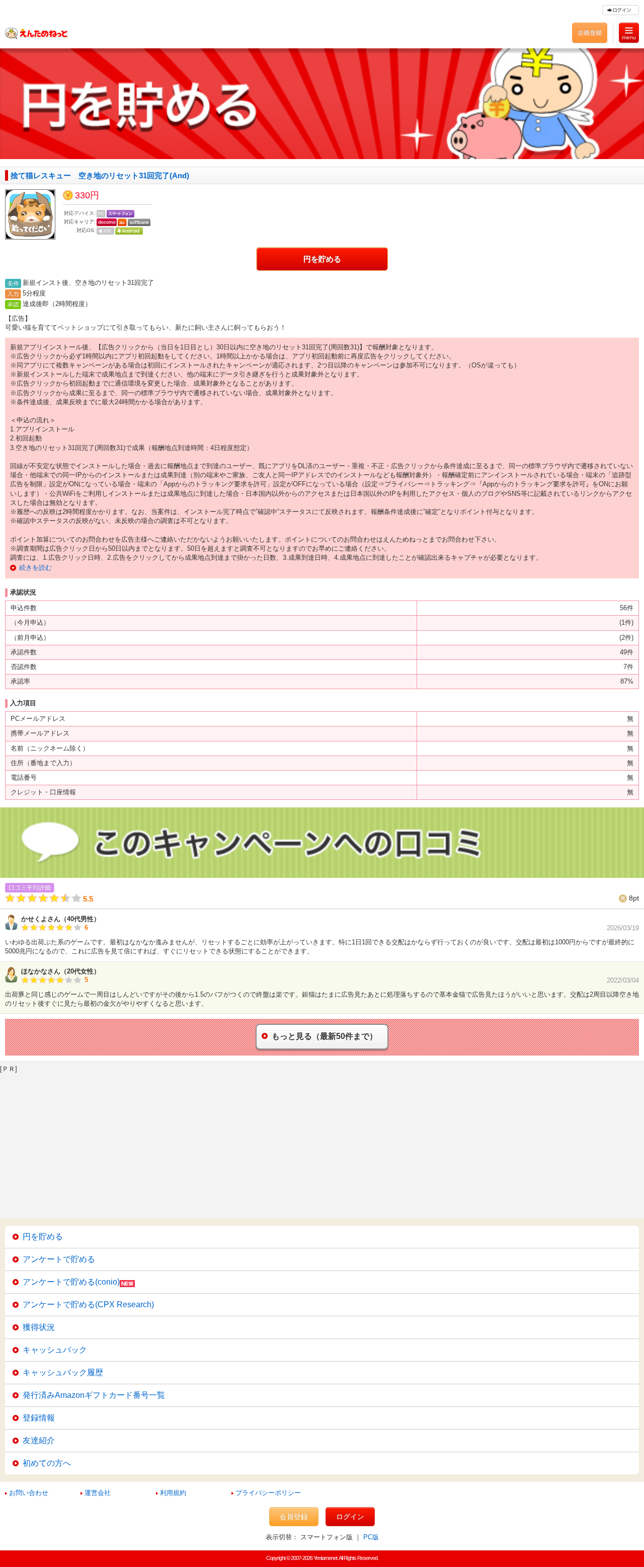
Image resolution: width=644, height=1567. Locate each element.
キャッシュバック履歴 (63, 1372)
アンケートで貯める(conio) (71, 1282)
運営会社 (98, 1493)
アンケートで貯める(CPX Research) (88, 1304)
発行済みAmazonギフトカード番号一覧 (94, 1395)
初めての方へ (47, 1463)
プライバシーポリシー (268, 1493)
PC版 (371, 1537)
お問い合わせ (28, 1493)
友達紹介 (39, 1440)
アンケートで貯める (59, 1259)
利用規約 (173, 1493)
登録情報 (39, 1417)
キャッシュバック (55, 1350)
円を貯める (322, 259)
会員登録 (294, 1517)
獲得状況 (39, 1327)
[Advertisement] (302, 1142)
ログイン (350, 1517)
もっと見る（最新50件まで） (324, 1036)
